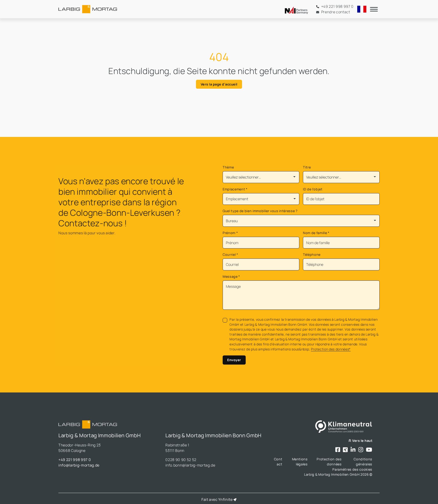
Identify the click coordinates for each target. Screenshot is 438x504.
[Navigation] (374, 9)
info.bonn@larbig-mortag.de (190, 465)
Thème (228, 167)
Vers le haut (362, 440)
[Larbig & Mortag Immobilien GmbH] (87, 9)
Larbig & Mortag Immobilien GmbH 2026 (337, 474)
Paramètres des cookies (352, 469)
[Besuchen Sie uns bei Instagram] (360, 450)
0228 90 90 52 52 (180, 459)
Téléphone (312, 254)
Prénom (230, 233)
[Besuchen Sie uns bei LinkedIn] (353, 450)
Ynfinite (225, 499)
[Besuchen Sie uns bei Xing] (345, 450)
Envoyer (234, 360)
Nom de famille (316, 233)
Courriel (230, 254)
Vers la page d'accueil (219, 84)
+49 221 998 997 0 (74, 459)
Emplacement (235, 189)
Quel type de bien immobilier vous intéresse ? (260, 211)
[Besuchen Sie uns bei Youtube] (369, 450)
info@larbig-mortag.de (78, 465)
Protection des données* (331, 349)
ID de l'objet (313, 189)
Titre (307, 167)
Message (231, 276)
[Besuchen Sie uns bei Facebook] (337, 450)
